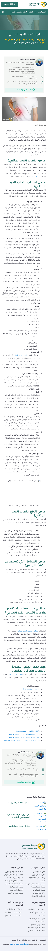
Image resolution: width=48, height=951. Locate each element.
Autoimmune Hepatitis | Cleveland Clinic (24, 738)
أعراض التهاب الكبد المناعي (27, 631)
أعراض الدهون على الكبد (19, 803)
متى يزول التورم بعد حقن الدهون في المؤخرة (18, 815)
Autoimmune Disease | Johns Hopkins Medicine (22, 741)
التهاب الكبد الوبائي (20, 355)
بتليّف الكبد (35, 177)
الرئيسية (41, 40)
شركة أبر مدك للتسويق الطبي (19, 944)
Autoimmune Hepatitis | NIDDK (28, 731)
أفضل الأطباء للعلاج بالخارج (21, 12)
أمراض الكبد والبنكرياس (26, 40)
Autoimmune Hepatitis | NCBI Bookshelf (24, 734)
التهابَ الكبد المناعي (15, 675)
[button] (3, 12)
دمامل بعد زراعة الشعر (19, 826)
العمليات (42, 12)
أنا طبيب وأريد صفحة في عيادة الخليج (24, 940)
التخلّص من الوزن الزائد (31, 689)
